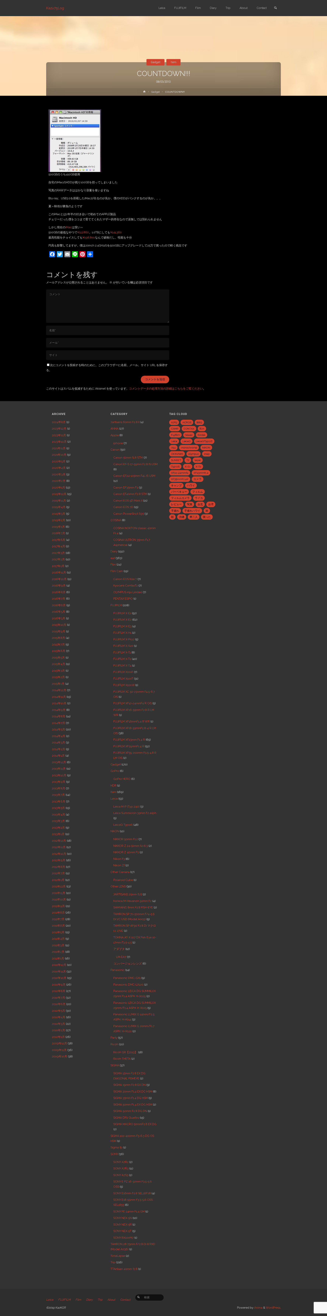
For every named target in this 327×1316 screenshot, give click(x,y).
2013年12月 (59, 762)
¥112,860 (83, 232)
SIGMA (115, 1065)
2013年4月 (58, 814)
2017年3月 (58, 553)
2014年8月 (58, 716)
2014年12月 (59, 690)
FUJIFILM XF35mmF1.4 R (128, 746)
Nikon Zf (119, 865)
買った (207, 516)
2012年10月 (59, 854)
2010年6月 (58, 1004)
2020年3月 (58, 474)
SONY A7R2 (120, 1162)
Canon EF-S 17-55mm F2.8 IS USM (135, 464)
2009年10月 (59, 1056)
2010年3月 (58, 1024)
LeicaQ (186, 441)
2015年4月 (58, 664)
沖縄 (181, 516)
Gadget (155, 62)
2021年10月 (59, 454)
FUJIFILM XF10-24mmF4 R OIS (132, 703)
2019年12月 (59, 494)
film (202, 428)
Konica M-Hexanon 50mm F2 (132, 901)
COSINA (116, 520)
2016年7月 (58, 598)
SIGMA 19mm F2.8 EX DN (129, 1085)
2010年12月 (59, 965)
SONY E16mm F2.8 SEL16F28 (132, 1193)
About (111, 1299)
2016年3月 (58, 618)
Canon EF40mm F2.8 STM (130, 494)
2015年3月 (58, 670)
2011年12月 (59, 886)
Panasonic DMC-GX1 (127, 978)
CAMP (174, 428)
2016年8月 (58, 592)
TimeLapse (118, 1256)
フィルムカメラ (180, 498)
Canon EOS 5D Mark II (127, 500)
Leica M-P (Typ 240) (126, 806)
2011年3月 (58, 945)
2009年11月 (59, 1050)
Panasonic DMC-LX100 (128, 984)
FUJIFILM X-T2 (122, 659)
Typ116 (175, 466)
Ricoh (114, 1044)
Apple (115, 435)
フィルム (197, 491)
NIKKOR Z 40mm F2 (126, 852)
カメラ (198, 479)
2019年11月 (59, 500)
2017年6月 (58, 540)
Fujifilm (175, 434)
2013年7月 (58, 795)
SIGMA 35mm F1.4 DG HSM (130, 1098)
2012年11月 (59, 847)
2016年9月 (59, 585)
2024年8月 (59, 422)
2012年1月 (58, 880)
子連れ (175, 510)
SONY (114, 1154)
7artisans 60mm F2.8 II (125, 422)
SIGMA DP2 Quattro (126, 1117)
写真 (189, 504)
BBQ (199, 422)
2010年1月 (58, 1037)
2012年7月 (58, 873)
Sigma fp (116, 1147)
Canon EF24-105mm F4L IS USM (134, 476)
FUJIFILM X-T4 (122, 665)
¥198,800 (89, 237)
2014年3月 (58, 742)
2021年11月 (59, 448)
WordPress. (273, 1307)
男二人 (194, 516)
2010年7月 (58, 997)
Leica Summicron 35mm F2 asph (134, 813)
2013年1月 (58, 834)
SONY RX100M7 (123, 1237)
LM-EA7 (121, 957)
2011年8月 (58, 912)
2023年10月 (59, 441)
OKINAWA (177, 453)
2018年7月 (58, 533)
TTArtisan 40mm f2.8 (124, 1269)
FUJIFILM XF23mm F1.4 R (129, 739)
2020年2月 (58, 481)
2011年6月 (58, 925)
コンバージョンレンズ (127, 963)
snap (207, 453)
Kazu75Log (55, 8)
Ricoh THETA (122, 1058)
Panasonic (118, 970)
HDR (113, 785)
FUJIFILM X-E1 (122, 613)
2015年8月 (58, 638)
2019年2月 (58, 520)
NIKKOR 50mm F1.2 (125, 839)
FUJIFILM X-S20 (123, 646)
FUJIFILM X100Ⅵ (124, 685)
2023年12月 (59, 428)
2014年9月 (58, 710)
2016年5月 (58, 611)
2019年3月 (58, 513)
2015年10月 (59, 625)
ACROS (186, 422)
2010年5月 (58, 1010)
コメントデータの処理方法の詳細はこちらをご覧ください (166, 388)
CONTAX (189, 428)
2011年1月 (58, 958)
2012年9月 (58, 860)
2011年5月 (58, 932)
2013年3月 (58, 821)
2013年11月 (59, 768)
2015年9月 (58, 631)
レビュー (176, 504)
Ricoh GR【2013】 (125, 1052)
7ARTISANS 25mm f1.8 (127, 894)
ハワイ (191, 485)
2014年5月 (58, 729)
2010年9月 (58, 984)
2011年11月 (58, 893)
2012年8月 (58, 867)
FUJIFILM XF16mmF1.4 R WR (131, 721)
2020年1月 (58, 487)
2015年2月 (58, 677)
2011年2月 (58, 952)
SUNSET (176, 460)
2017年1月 (58, 566)
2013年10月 (59, 775)
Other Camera (120, 872)
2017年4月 (58, 546)
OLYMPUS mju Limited (127, 592)
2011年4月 (58, 938)
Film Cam (117, 571)
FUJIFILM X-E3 (122, 626)
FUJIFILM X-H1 (122, 632)
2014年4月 (58, 736)
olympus (193, 453)
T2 (187, 460)
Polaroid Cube (123, 880)
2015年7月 (58, 644)
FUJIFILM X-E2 (122, 619)
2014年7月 (58, 723)
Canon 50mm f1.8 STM (128, 457)
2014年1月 (58, 755)
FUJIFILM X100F (123, 672)
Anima (257, 1307)
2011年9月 (58, 906)
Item (173, 62)
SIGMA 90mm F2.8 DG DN (130, 1111)
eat (113, 558)
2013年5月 (58, 808)
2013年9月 (58, 781)
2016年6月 (59, 605)
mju (173, 447)
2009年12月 (59, 1043)
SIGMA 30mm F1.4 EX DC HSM (132, 1091)
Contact (125, 1299)
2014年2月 (58, 749)
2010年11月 (59, 971)
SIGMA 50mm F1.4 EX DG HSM (132, 1104)
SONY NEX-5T (122, 1231)
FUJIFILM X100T (123, 678)
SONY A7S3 (120, 1175)
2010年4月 (58, 1017)
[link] (275, 8)
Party (114, 1037)
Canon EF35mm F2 (125, 487)
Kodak (201, 434)
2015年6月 (58, 651)
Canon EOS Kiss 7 (125, 579)
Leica (114, 798)
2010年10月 (59, 978)
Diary (114, 551)
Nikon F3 (119, 859)
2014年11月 (59, 697)
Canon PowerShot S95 (128, 513)
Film (113, 564)
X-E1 (187, 466)
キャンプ (176, 485)
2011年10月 (59, 899)
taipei (198, 460)
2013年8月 (58, 788)
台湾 (210, 504)
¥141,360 (116, 232)
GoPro (115, 771)
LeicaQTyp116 (204, 441)
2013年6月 (58, 801)
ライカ (199, 498)
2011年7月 (58, 919)
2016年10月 (59, 579)
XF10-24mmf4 (179, 472)
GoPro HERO (121, 779)
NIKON (115, 831)
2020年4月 (59, 468)
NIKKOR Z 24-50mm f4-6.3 (130, 846)
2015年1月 (58, 683)
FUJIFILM (116, 605)
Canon (115, 449)
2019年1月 (58, 527)
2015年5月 (58, 657)
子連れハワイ (192, 510)
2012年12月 (59, 840)
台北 (200, 504)
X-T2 (198, 466)
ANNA (114, 428)
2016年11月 (59, 572)
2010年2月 (58, 1030)
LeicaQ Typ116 (123, 825)
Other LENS (118, 886)
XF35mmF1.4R (179, 479)
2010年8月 (58, 991)
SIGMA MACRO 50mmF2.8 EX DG (134, 1124)
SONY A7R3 (120, 1168)
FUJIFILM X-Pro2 (123, 639)
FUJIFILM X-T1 (122, 652)
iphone (118, 443)
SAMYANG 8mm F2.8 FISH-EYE (133, 907)
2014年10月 (59, 703)
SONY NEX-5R (122, 1224)
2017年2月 (58, 559)
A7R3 (174, 422)
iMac (68, 227)
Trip (113, 1262)
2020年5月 (58, 461)
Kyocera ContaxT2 (125, 585)
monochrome (189, 447)
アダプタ (119, 949)
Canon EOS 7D (123, 507)
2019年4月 (58, 507)
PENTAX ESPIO (123, 598)
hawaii (188, 434)
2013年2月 (58, 827)
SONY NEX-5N (122, 1218)
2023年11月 (59, 435)
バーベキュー (179, 491)
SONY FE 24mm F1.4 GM (129, 1211)
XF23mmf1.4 (201, 472)
